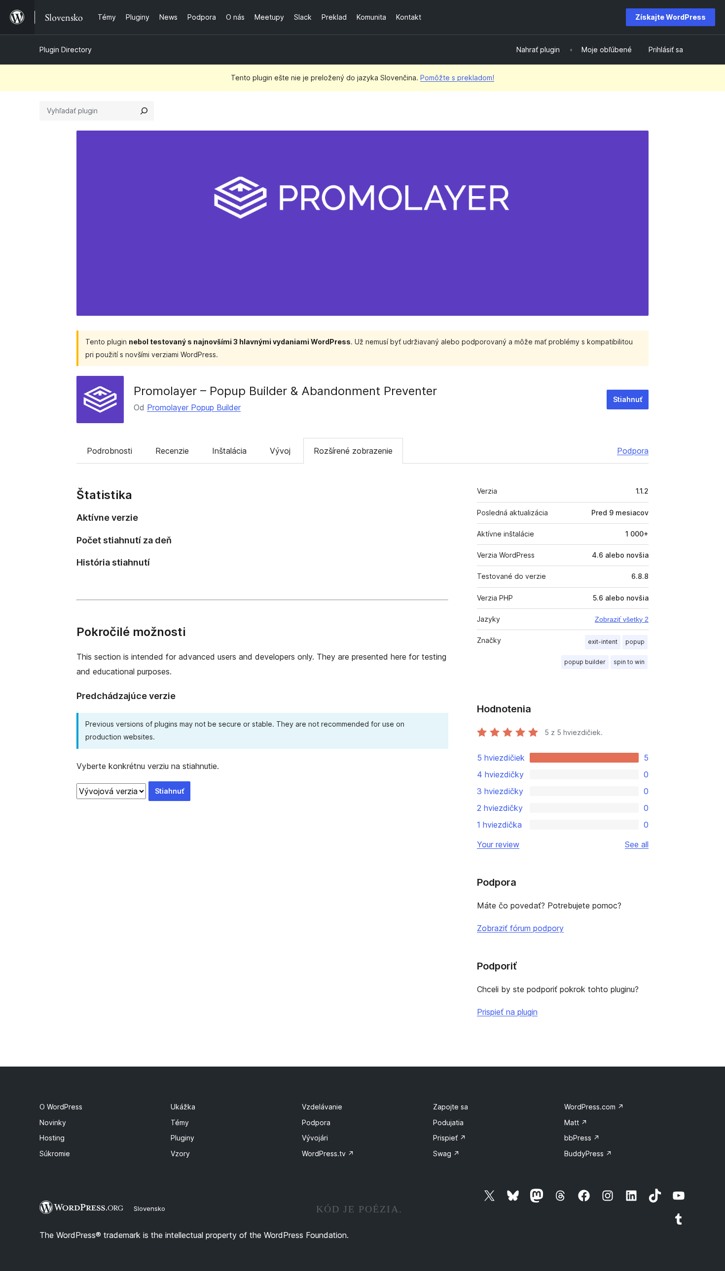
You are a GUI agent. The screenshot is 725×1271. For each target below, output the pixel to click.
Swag (446, 1153)
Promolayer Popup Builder (194, 407)
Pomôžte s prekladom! (457, 77)
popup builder (585, 662)
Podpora (633, 451)
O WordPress (60, 1107)
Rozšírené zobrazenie (353, 451)
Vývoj (280, 451)
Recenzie (172, 451)
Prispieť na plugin (507, 1012)
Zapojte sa (450, 1107)
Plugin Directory (65, 49)
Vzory (180, 1153)
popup (635, 641)
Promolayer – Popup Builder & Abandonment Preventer (285, 391)
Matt (575, 1122)
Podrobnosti (109, 451)
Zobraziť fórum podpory (520, 928)
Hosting (52, 1138)
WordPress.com (594, 1107)
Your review (498, 844)
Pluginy (182, 1138)
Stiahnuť (627, 399)
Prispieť (449, 1138)
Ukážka (183, 1107)
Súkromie (54, 1153)
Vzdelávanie (322, 1107)
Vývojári (315, 1138)
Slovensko (149, 1208)
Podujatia (448, 1122)
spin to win (629, 662)
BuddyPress (588, 1153)
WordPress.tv (328, 1153)
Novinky (52, 1122)
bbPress (582, 1138)
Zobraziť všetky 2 (622, 619)
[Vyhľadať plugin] (144, 111)
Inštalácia (229, 451)
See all (637, 844)
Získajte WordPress (670, 17)
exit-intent (602, 641)
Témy (180, 1122)
